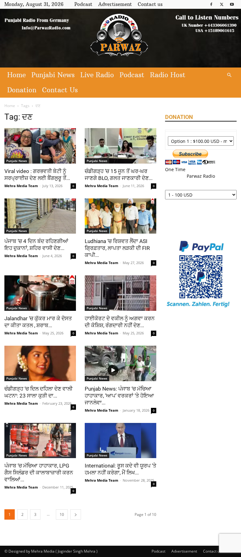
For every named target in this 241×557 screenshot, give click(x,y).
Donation (21, 90)
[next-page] (75, 514)
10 (62, 514)
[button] (229, 75)
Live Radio (97, 75)
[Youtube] (232, 4)
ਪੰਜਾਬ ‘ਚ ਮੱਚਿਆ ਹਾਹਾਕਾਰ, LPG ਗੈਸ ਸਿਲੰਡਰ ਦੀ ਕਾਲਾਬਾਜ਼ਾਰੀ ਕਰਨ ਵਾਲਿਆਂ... (38, 472)
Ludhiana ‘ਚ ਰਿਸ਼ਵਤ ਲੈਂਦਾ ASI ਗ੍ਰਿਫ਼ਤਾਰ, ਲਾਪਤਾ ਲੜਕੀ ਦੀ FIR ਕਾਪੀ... (117, 248)
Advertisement (115, 4)
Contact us (150, 4)
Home (16, 75)
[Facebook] (211, 4)
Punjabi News (53, 75)
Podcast (83, 4)
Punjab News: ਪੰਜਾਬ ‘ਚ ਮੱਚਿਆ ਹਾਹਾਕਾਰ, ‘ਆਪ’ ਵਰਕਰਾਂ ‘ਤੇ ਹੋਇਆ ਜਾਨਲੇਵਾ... (119, 396)
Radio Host (167, 75)
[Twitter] (221, 4)
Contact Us (60, 90)
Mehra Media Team (21, 185)
